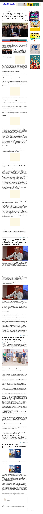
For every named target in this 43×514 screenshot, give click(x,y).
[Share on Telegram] (26, 40)
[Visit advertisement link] (28, 4)
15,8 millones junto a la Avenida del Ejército (11, 439)
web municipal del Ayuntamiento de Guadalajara (13, 490)
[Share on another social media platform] (27, 41)
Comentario (4, 507)
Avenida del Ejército (15, 371)
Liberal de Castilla (10, 498)
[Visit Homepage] (8, 4)
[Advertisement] (20, 60)
